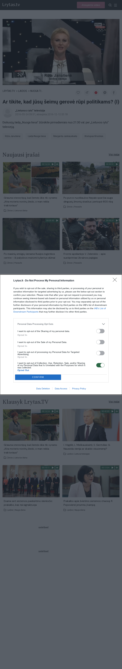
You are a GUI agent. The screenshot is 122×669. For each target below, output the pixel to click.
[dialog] (61, 335)
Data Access (61, 388)
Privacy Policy (79, 388)
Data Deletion (43, 388)
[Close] (116, 281)
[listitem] (61, 324)
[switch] (100, 331)
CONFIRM (38, 377)
